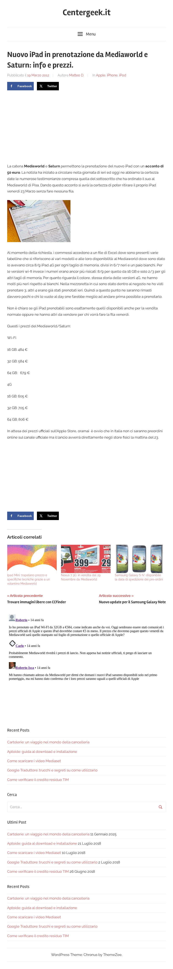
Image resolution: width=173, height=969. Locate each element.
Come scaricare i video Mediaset (34, 761)
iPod (122, 75)
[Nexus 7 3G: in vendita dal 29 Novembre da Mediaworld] (86, 559)
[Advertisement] (42, 126)
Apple (100, 75)
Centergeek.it (87, 12)
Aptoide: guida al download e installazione (42, 751)
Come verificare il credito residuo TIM (38, 780)
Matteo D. (76, 75)
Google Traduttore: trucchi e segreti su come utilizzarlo (52, 770)
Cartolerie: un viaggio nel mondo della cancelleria (48, 742)
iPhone (112, 75)
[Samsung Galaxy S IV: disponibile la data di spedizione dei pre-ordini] (139, 559)
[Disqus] (86, 665)
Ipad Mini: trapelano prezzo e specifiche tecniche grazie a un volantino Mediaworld (28, 579)
